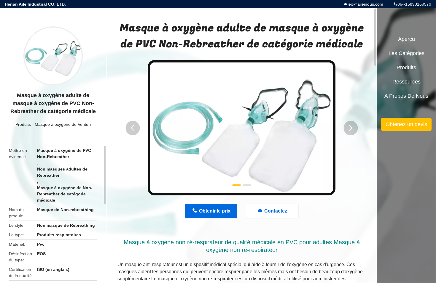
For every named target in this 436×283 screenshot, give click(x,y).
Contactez (275, 210)
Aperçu (406, 39)
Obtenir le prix (214, 210)
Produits (23, 124)
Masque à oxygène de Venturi (63, 124)
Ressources (406, 82)
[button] (132, 128)
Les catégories (406, 53)
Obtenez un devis (406, 124)
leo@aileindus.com (365, 4)
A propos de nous (406, 96)
